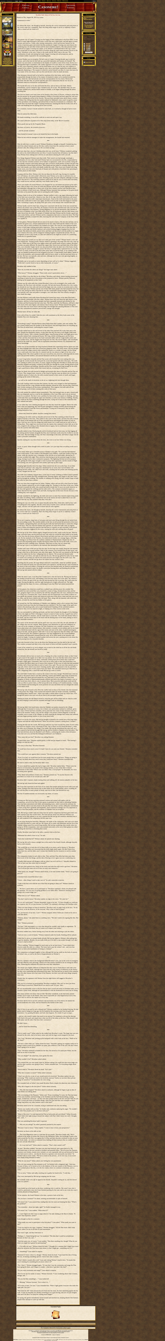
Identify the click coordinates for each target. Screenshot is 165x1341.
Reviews (59, 0)
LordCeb (41, 17)
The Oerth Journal (7, 59)
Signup (20, 1)
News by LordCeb (88, 19)
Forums (44, 0)
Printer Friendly (88, 62)
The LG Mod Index (7, 62)
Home (39, 0)
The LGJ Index (7, 60)
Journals (54, 0)
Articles (49, 0)
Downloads (65, 0)
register (68, 1328)
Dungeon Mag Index (7, 61)
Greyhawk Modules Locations (7, 64)
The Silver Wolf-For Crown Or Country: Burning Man (89, 26)
